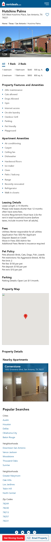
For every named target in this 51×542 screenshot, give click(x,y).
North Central (9, 493)
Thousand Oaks (10, 461)
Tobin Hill (7, 488)
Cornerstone (12, 366)
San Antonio (20, 23)
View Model (47, 69)
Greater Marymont (11, 475)
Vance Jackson (10, 452)
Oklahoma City (10, 433)
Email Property (39, 538)
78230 (6, 508)
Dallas (6, 428)
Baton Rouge (9, 437)
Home (4, 23)
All (3, 64)
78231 (6, 521)
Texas (11, 23)
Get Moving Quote (13, 538)
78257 (6, 516)
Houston (7, 424)
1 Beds (12, 64)
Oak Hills (7, 480)
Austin (6, 420)
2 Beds (22, 64)
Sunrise (6, 465)
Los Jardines (9, 484)
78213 (6, 512)
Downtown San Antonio (14, 448)
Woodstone (8, 456)
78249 (6, 503)
